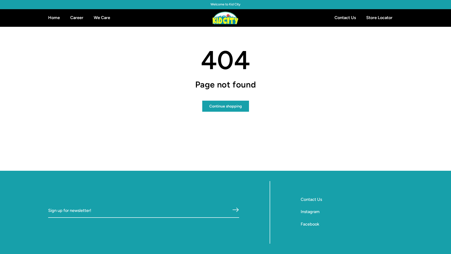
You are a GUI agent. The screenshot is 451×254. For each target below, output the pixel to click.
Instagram (310, 211)
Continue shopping (225, 106)
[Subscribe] (235, 210)
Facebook (310, 224)
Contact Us (311, 199)
